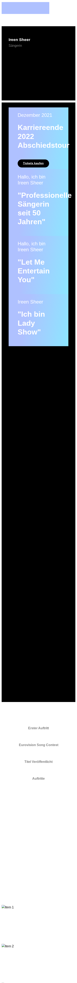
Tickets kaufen (33, 163)
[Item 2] (38, 963)
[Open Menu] (39, 63)
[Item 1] (38, 924)
